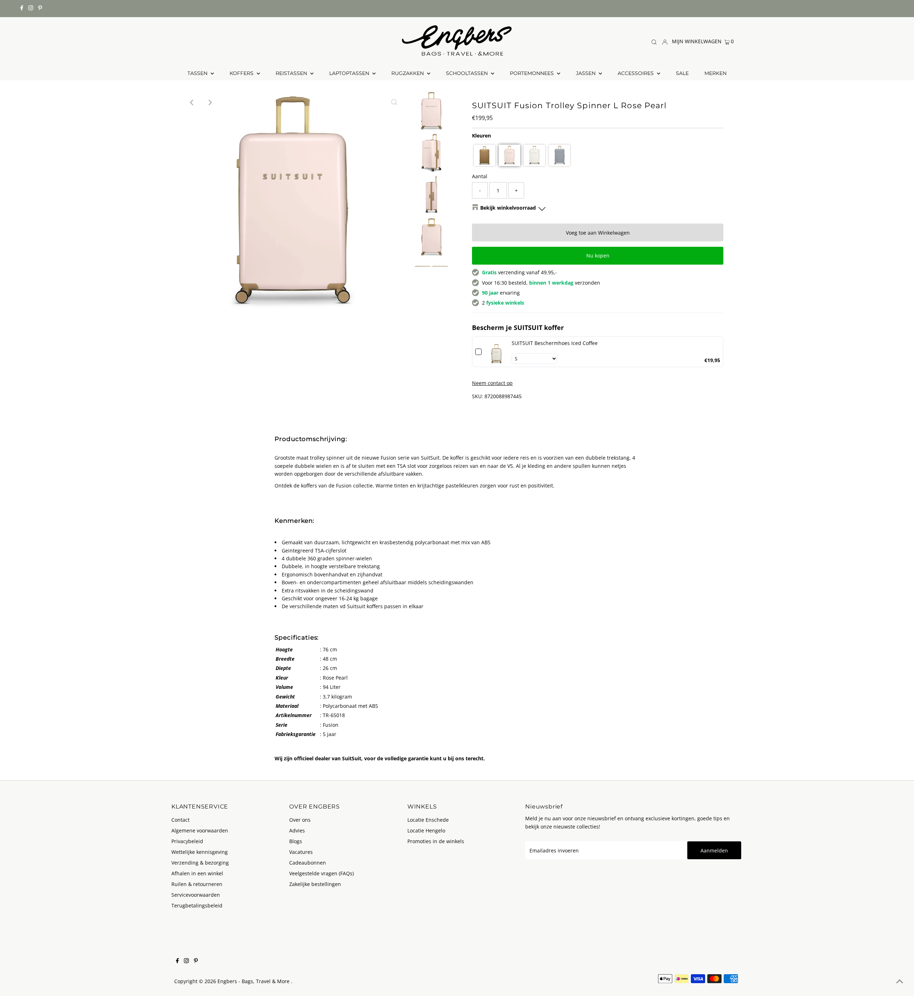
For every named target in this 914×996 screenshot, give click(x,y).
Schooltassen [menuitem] (467, 73)
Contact (180, 819)
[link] (496, 352)
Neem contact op (492, 383)
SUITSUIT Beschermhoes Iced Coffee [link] (555, 343)
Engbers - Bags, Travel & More (254, 981)
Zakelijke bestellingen (315, 884)
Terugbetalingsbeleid (196, 905)
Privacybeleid (187, 841)
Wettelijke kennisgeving (199, 852)
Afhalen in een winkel (197, 873)
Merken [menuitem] (715, 73)
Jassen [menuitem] (586, 73)
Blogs (295, 841)
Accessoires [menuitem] (636, 73)
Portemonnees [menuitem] (532, 73)
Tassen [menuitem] (198, 73)
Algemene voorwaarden (199, 830)
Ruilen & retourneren (196, 884)
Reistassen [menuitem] (292, 73)
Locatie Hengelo (426, 830)
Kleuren (481, 135)
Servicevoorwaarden (195, 894)
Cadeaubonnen (307, 862)
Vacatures (301, 852)
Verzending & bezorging (200, 862)
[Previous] (192, 102)
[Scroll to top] (900, 982)
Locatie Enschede (428, 819)
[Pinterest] (40, 8)
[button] (484, 155)
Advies (297, 830)
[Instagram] (30, 8)
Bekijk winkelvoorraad (508, 207)
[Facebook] (22, 8)
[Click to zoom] (394, 102)
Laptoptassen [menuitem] (350, 73)
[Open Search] (654, 42)
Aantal (479, 176)
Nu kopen (597, 255)
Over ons (300, 819)
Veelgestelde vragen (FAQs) (321, 873)
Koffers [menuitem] (242, 73)
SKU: (477, 396)
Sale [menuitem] (682, 73)
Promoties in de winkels (435, 841)
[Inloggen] (664, 41)
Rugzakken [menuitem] (408, 73)
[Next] (210, 102)
